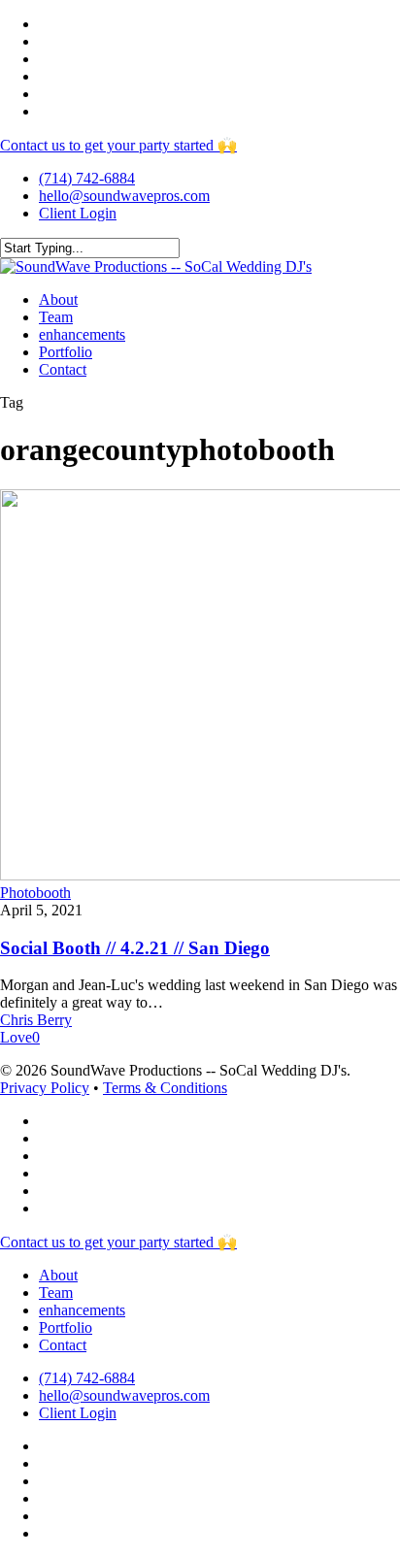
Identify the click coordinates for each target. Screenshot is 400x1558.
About (58, 1275)
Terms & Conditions (165, 1087)
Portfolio (65, 1327)
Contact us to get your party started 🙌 (118, 145)
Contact (62, 1345)
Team (56, 1292)
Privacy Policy (44, 1087)
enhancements (82, 1310)
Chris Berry (36, 1019)
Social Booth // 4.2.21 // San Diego (135, 948)
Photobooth (35, 892)
